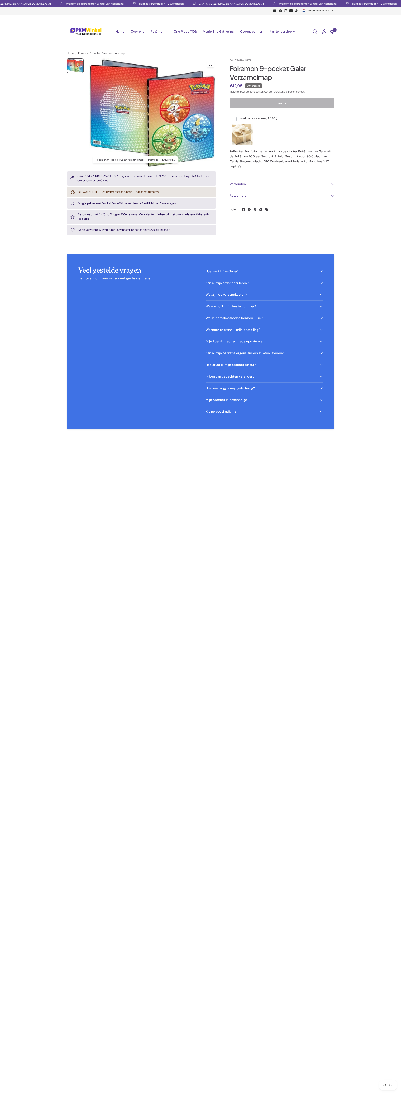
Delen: (234, 209)
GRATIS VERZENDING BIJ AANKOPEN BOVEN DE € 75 (214, 3)
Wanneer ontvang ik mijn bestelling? (233, 330)
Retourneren (239, 196)
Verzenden (238, 184)
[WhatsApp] (260, 209)
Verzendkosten (255, 91)
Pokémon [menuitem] (157, 31)
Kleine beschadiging (221, 411)
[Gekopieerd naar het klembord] (266, 209)
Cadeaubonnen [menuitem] (251, 31)
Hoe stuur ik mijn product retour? (231, 365)
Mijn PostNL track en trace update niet (235, 341)
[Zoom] (210, 64)
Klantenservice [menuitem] (280, 31)
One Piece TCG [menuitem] (185, 31)
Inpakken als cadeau (258, 118)
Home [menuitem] (120, 31)
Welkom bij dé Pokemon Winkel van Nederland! (78, 3)
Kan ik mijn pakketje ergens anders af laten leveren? (245, 353)
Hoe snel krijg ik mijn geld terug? (230, 388)
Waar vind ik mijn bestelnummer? (231, 306)
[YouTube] (291, 11)
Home (70, 53)
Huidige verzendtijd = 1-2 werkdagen (144, 3)
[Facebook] (275, 11)
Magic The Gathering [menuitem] (218, 31)
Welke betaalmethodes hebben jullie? (234, 318)
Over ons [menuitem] (137, 31)
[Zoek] (315, 31)
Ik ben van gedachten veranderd (230, 376)
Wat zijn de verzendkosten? (226, 295)
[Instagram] (285, 11)
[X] (280, 11)
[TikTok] (296, 11)
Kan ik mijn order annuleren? (227, 283)
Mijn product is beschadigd (226, 400)
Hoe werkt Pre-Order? (222, 271)
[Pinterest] (255, 209)
